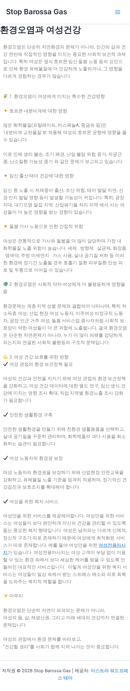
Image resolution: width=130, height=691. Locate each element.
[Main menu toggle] (117, 12)
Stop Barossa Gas (36, 11)
